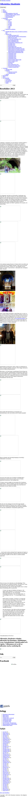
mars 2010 (5, 788)
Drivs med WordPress (4, 792)
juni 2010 (5, 784)
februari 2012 (5, 772)
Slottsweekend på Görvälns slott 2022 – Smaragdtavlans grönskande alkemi (16, 50)
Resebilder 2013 (11, 43)
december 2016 (6, 749)
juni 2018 (5, 745)
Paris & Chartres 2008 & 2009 (14, 59)
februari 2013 (5, 767)
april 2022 (5, 735)
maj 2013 (5, 764)
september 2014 (6, 757)
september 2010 (6, 781)
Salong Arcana (8, 19)
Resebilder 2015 (11, 45)
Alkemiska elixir (11, 73)
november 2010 (6, 779)
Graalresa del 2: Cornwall (8, 718)
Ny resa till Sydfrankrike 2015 (14, 39)
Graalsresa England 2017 (13, 35)
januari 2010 (5, 790)
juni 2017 (5, 747)
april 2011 (5, 777)
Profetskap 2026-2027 (10, 15)
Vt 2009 (10, 25)
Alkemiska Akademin (10, 4)
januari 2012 (5, 773)
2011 (9, 20)
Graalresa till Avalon (7, 719)
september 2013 (6, 762)
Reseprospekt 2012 (12, 46)
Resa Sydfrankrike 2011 (13, 40)
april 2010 (5, 786)
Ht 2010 (10, 21)
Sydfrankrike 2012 (12, 56)
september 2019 (6, 739)
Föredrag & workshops (10, 29)
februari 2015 (5, 753)
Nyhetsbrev (7, 79)
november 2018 (6, 741)
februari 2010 (5, 789)
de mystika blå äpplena (20, 318)
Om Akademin (6, 78)
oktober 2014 (5, 756)
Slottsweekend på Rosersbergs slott (15, 52)
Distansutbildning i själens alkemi (12, 14)
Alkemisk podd (8, 69)
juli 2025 (5, 732)
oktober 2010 (5, 780)
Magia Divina (6, 715)
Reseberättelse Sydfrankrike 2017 (15, 42)
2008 (9, 26)
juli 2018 (5, 744)
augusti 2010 (5, 783)
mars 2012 (5, 771)
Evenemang (5, 18)
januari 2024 (5, 733)
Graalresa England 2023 (13, 67)
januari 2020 (5, 738)
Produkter (7, 70)
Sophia (6, 82)
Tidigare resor (8, 34)
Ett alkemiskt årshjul (7, 720)
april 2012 (5, 769)
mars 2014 (5, 760)
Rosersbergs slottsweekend (8, 714)
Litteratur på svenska (12, 71)
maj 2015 (5, 752)
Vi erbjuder (5, 68)
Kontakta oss (8, 81)
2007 (9, 28)
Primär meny (3, 7)
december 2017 (6, 746)
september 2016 (6, 751)
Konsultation (5, 75)
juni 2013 (5, 763)
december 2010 (6, 778)
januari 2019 (5, 740)
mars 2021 (5, 736)
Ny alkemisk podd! (7, 721)
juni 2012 (5, 768)
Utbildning (5, 12)
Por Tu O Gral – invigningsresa (9, 722)
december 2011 (6, 774)
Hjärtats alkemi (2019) (7, 725)
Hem (4, 9)
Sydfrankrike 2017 (12, 57)
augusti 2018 (5, 742)
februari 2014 (5, 761)
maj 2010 (5, 785)
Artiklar (7, 74)
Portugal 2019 (11, 62)
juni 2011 (5, 775)
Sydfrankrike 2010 (12, 53)
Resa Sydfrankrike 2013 (13, 41)
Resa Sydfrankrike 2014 (13, 64)
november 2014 (6, 755)
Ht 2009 (10, 24)
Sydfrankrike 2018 (12, 58)
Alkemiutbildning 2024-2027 (11, 13)
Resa (4, 30)
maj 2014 (5, 758)
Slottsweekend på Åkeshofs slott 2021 (16, 48)
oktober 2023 (5, 734)
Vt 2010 (10, 23)
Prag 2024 (10, 63)
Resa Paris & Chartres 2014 (14, 65)
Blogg (4, 76)
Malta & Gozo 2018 (12, 37)
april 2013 (5, 766)
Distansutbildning (9, 17)
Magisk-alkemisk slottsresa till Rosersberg (17, 36)
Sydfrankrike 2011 (12, 54)
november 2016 (6, 750)
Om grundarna (8, 80)
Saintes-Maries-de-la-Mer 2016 (14, 47)
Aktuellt (4, 11)
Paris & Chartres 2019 (13, 60)
